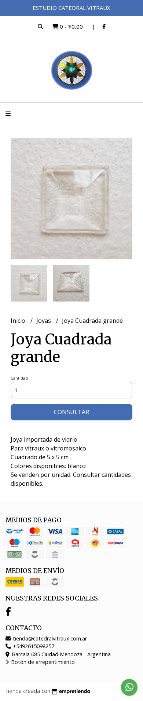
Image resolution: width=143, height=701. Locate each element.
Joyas (44, 321)
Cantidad (19, 378)
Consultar (71, 412)
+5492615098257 (32, 646)
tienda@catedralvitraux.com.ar (49, 638)
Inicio (19, 321)
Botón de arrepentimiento (42, 661)
